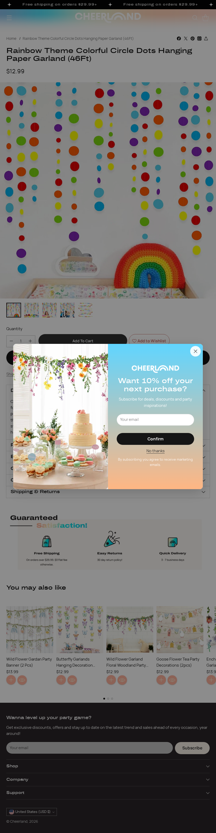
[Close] (195, 351)
